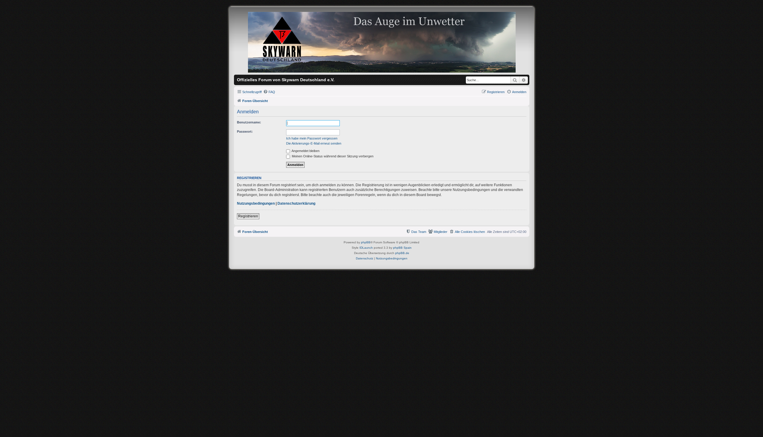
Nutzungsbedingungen (256, 203)
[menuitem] (269, 91)
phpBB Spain (402, 247)
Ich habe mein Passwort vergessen (311, 138)
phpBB (365, 242)
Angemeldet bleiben (305, 151)
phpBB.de (402, 253)
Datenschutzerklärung (296, 203)
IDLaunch (366, 247)
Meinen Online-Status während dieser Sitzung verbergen (332, 156)
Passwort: (245, 131)
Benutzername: (249, 122)
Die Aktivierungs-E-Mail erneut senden (313, 143)
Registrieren (248, 216)
